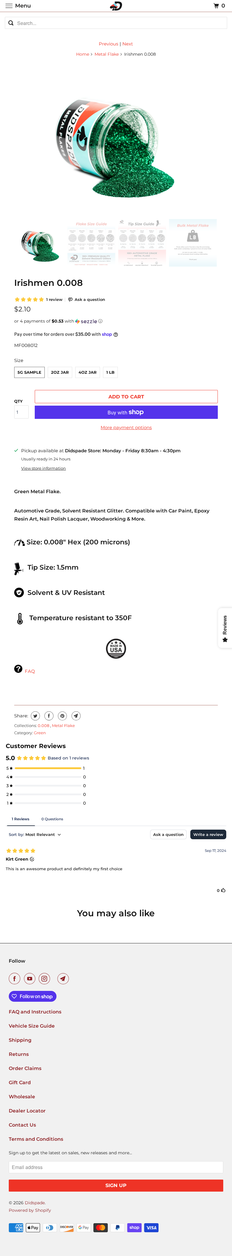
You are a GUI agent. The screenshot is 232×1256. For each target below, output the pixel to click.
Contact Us (22, 1125)
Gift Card (20, 1082)
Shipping (20, 1040)
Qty (18, 401)
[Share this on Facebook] (48, 715)
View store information (43, 468)
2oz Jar (60, 372)
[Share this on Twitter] (34, 715)
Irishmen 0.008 (48, 282)
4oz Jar (88, 372)
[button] (116, 321)
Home (82, 54)
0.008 (44, 725)
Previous (108, 44)
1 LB (110, 372)
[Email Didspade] (64, 978)
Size (18, 360)
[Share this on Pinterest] (61, 715)
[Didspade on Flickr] (55, 978)
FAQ (30, 671)
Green (40, 732)
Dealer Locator (27, 1111)
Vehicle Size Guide (32, 1026)
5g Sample (29, 372)
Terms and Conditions (36, 1139)
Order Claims (25, 1068)
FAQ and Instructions (35, 1012)
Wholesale (22, 1097)
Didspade (35, 1202)
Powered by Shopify (30, 1210)
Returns (19, 1054)
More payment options (126, 427)
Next (127, 44)
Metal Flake (107, 54)
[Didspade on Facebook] (16, 978)
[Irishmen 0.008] (116, 138)
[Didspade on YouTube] (31, 978)
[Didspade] (116, 6)
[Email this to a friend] (75, 715)
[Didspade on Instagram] (46, 978)
